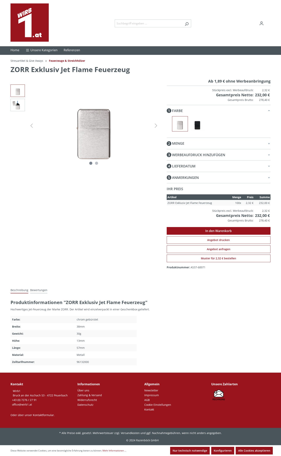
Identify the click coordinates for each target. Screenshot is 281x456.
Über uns (83, 390)
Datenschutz (85, 405)
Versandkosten (130, 433)
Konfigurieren (223, 450)
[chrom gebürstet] (180, 123)
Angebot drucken (218, 240)
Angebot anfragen (218, 249)
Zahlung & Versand (89, 395)
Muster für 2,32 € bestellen (218, 258)
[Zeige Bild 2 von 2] (96, 163)
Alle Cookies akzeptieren (254, 450)
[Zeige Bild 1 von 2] (90, 163)
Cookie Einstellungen (157, 405)
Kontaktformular (43, 415)
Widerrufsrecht (87, 400)
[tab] (19, 290)
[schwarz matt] (197, 123)
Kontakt (149, 409)
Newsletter (151, 390)
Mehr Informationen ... (114, 450)
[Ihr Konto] (261, 23)
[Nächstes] (156, 125)
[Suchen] (186, 23)
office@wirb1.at (22, 404)
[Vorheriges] (31, 125)
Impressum (151, 395)
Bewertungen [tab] (38, 290)
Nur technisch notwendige (190, 450)
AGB (147, 400)
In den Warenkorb (218, 231)
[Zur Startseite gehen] (30, 22)
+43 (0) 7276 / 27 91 (24, 400)
